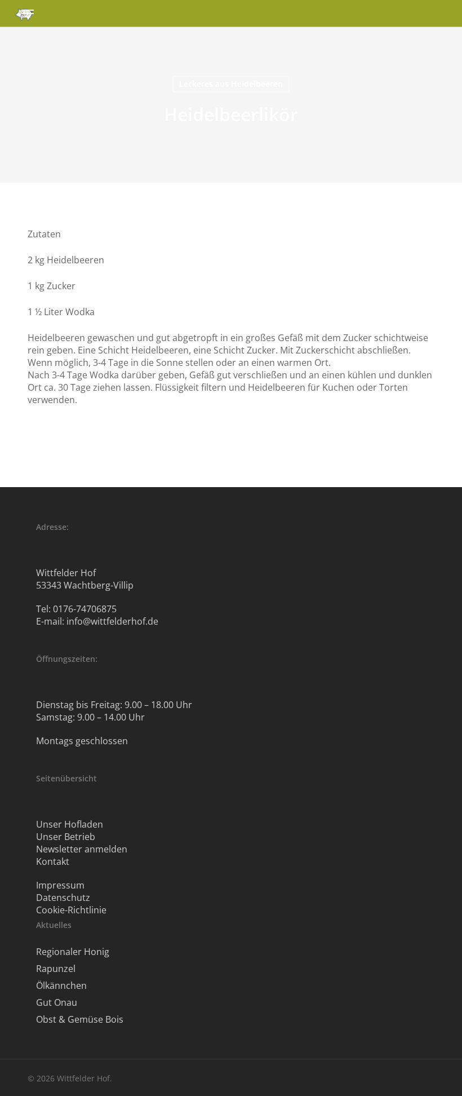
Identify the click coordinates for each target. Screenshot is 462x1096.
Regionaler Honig (72, 951)
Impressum (60, 885)
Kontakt (52, 861)
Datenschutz (63, 897)
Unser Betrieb (65, 836)
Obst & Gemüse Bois (79, 1019)
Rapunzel (55, 968)
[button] (27, 13)
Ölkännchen (61, 985)
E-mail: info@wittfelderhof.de (97, 621)
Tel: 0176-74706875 (76, 609)
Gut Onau (56, 1002)
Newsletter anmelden (81, 849)
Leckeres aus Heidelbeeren (231, 83)
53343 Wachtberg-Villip (85, 585)
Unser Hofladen (69, 824)
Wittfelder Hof (66, 573)
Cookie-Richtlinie (71, 910)
